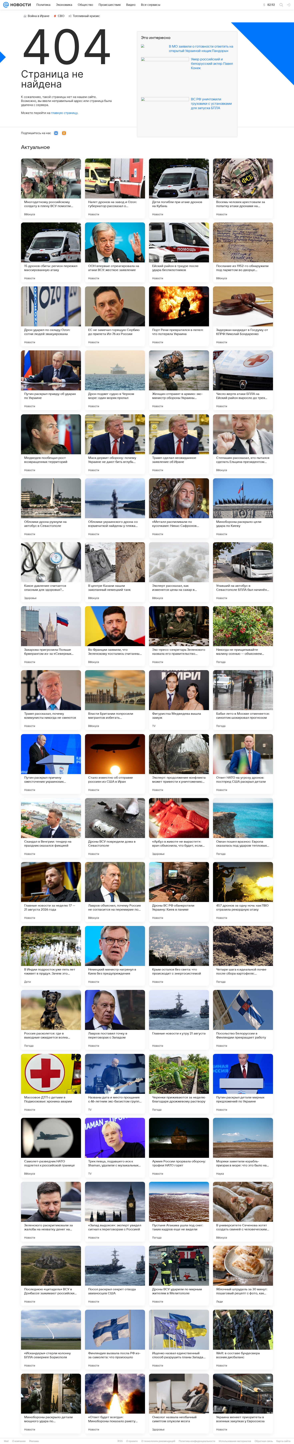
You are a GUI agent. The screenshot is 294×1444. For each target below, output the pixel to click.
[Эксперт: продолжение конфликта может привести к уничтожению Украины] (179, 764)
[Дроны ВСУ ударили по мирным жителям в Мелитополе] (179, 1276)
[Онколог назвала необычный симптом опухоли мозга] (179, 1404)
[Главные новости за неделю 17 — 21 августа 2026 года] (51, 892)
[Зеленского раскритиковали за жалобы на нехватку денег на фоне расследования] (51, 1212)
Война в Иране (38, 16)
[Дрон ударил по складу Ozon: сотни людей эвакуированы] (51, 316)
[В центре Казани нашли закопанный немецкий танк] (115, 572)
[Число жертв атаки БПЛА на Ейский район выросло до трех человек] (243, 380)
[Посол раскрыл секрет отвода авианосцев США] (115, 1276)
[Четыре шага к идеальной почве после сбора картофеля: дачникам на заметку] (243, 956)
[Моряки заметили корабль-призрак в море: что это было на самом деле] (243, 1148)
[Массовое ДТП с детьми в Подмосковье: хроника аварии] (51, 1084)
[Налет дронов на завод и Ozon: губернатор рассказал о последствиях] (115, 188)
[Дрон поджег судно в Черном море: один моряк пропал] (115, 380)
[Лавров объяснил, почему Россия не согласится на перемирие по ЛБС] (115, 892)
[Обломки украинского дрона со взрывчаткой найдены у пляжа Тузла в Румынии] (115, 508)
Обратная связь (264, 1441)
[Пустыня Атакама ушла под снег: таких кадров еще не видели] (179, 1212)
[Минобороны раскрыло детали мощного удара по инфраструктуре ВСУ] (51, 1404)
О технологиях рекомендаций (158, 1441)
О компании (19, 1441)
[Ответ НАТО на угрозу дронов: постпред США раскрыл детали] (243, 764)
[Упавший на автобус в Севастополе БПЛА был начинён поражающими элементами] (243, 572)
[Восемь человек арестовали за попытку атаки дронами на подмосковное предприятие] (243, 188)
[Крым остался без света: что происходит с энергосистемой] (179, 956)
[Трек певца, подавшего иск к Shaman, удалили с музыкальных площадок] (115, 1148)
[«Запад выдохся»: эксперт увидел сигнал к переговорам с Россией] (115, 1212)
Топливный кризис (86, 16)
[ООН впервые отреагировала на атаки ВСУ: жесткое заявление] (115, 252)
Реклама (34, 1441)
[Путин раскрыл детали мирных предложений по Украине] (243, 1084)
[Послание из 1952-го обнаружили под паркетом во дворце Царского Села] (243, 252)
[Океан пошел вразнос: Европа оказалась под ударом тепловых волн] (243, 828)
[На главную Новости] (20, 5)
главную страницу (64, 113)
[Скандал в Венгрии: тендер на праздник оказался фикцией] (51, 828)
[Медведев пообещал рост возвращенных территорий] (51, 444)
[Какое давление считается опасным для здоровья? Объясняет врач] (51, 572)
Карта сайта (283, 1441)
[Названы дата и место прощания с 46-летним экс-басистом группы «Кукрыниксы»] (115, 1084)
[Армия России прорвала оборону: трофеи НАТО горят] (179, 1148)
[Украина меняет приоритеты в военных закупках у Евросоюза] (243, 1404)
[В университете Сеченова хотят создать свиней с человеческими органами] (243, 1212)
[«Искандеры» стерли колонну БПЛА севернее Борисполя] (51, 1340)
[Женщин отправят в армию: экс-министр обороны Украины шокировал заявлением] (179, 380)
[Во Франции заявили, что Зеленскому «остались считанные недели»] (115, 636)
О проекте (132, 1441)
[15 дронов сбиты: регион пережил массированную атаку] (51, 252)
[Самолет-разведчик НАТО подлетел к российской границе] (51, 1148)
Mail (6, 1441)
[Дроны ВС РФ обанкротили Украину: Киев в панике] (179, 892)
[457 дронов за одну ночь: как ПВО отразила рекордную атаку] (243, 892)
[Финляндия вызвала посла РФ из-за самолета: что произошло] (115, 1340)
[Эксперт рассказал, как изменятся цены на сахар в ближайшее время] (179, 572)
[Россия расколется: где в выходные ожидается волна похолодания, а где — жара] (51, 1020)
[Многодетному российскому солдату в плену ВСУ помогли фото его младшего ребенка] (51, 188)
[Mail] (6, 5)
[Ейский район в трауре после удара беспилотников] (179, 252)
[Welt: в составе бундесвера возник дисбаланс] (243, 1340)
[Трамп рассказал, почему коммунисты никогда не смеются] (51, 700)
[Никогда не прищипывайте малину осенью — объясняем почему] (243, 636)
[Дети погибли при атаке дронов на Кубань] (179, 188)
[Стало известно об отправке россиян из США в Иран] (115, 764)
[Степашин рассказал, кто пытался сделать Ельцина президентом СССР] (243, 444)
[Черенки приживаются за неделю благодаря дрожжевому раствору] (179, 1084)
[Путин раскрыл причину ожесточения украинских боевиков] (51, 764)
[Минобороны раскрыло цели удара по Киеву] (243, 508)
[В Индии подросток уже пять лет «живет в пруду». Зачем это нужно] (51, 956)
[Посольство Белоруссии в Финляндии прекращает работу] (243, 1020)
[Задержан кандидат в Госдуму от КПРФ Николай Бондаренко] (243, 316)
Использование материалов (235, 1441)
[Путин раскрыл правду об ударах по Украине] (51, 380)
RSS (120, 1441)
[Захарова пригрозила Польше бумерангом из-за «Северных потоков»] (51, 636)
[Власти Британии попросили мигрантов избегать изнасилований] (115, 700)
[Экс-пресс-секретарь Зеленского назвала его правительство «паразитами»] (179, 636)
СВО (61, 16)
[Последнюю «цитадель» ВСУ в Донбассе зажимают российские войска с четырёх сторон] (51, 1276)
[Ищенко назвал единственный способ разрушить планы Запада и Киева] (179, 1340)
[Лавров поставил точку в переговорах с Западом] (115, 1020)
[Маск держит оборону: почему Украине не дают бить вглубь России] (115, 444)
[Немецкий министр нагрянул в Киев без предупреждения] (115, 956)
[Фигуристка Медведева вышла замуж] (179, 700)
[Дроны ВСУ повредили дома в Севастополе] (115, 828)
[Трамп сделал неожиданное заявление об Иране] (179, 444)
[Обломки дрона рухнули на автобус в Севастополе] (51, 508)
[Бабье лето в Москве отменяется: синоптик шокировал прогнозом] (243, 700)
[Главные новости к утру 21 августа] (179, 1020)
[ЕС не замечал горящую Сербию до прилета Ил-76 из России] (115, 316)
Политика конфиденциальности (197, 1441)
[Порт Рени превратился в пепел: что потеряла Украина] (179, 316)
